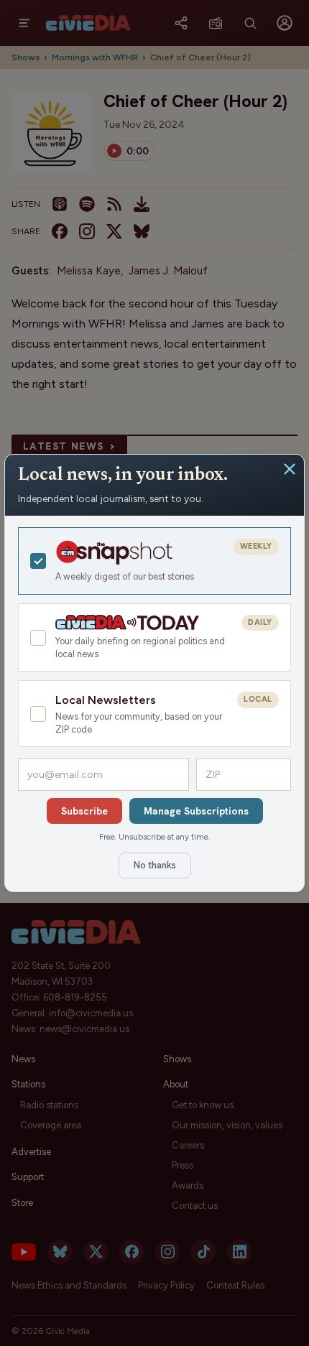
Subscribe (84, 810)
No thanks (155, 865)
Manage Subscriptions (196, 810)
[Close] (290, 469)
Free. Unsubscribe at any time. (154, 837)
